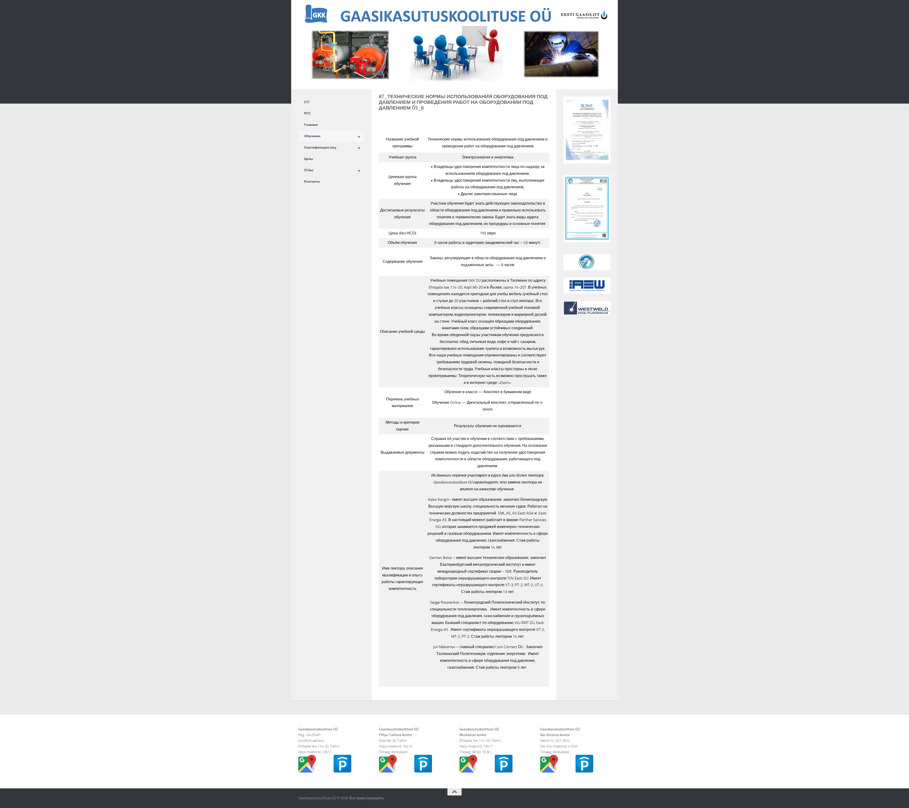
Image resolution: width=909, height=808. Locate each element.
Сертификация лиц (332, 147)
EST (307, 102)
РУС (307, 113)
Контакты (312, 182)
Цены (308, 159)
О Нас (332, 170)
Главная (311, 125)
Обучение (332, 136)
